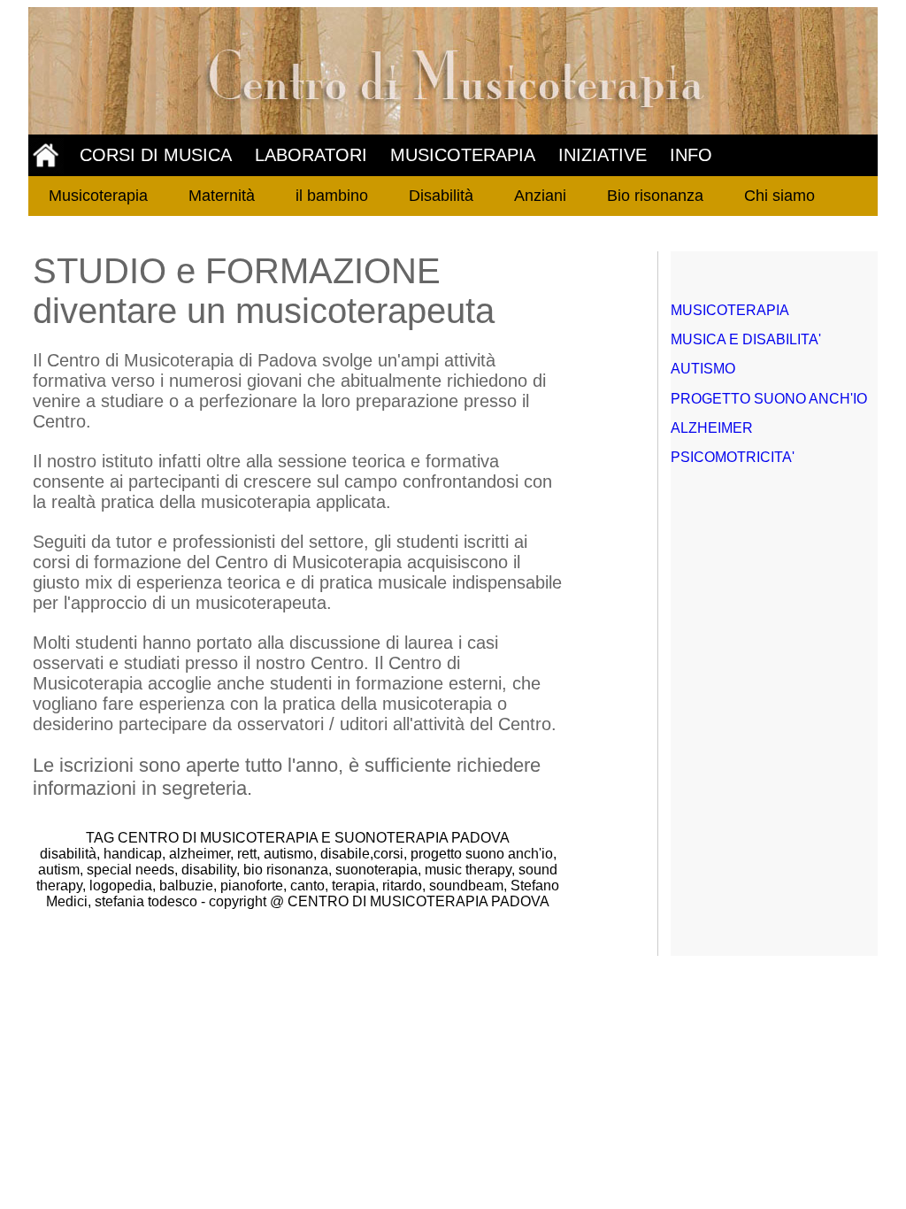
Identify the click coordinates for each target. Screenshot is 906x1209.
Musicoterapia (98, 195)
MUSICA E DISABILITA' (746, 339)
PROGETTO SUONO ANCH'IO (769, 398)
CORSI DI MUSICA (156, 155)
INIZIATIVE (602, 155)
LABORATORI (311, 155)
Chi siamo (779, 195)
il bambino (332, 195)
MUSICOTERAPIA (462, 155)
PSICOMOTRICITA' (733, 457)
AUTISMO (703, 368)
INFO (691, 155)
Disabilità (441, 195)
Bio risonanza (655, 195)
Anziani (540, 195)
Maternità (221, 195)
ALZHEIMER (712, 427)
